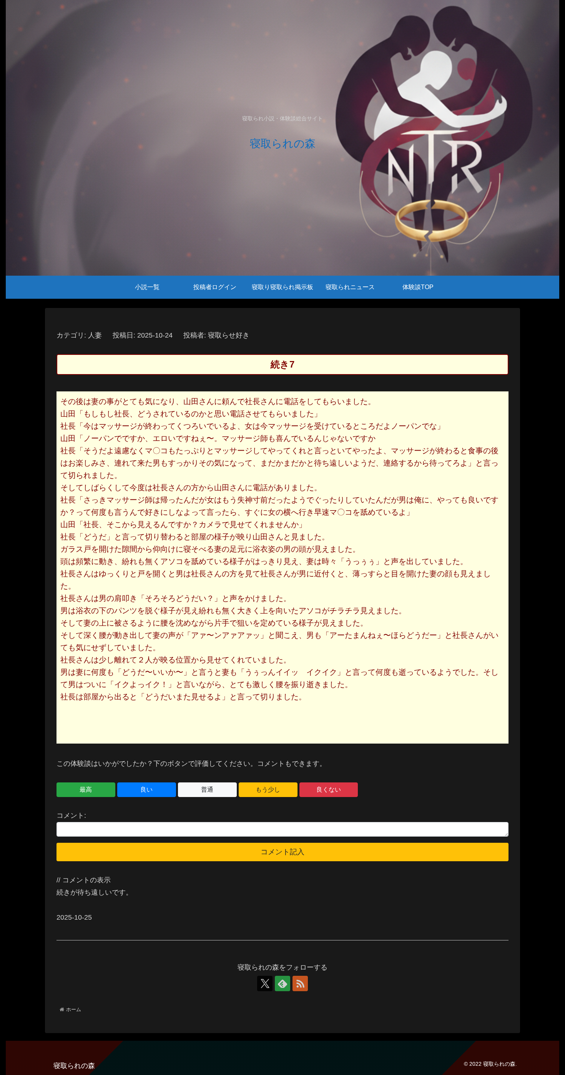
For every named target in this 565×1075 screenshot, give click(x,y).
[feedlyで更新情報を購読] (282, 983)
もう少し (268, 789)
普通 (207, 789)
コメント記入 (282, 852)
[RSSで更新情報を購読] (300, 983)
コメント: (71, 815)
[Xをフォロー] (265, 983)
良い (146, 789)
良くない (328, 789)
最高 (86, 789)
